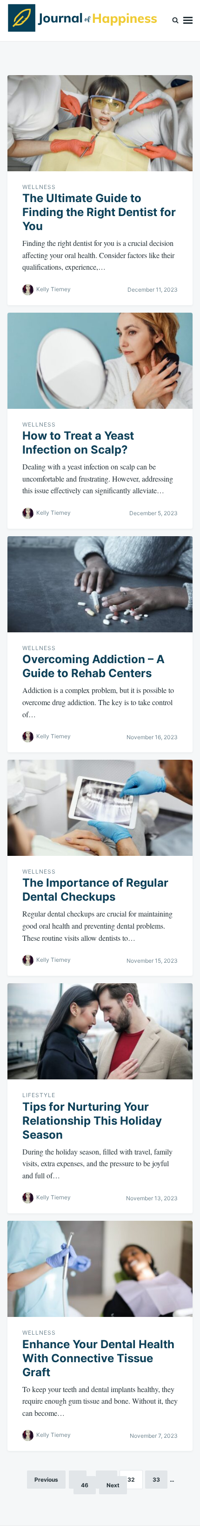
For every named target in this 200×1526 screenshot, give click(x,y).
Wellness (39, 186)
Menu (188, 20)
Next (113, 1485)
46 (84, 1485)
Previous (46, 1479)
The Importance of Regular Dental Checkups (95, 889)
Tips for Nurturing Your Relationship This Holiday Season (92, 1120)
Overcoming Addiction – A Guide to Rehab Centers (93, 666)
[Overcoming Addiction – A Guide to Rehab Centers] (100, 584)
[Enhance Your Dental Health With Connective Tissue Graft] (100, 1269)
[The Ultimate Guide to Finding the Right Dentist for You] (100, 123)
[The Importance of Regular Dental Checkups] (100, 808)
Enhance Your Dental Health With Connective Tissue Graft (98, 1358)
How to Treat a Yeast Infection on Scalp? (78, 442)
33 (156, 1479)
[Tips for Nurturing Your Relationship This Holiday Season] (100, 1031)
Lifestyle (38, 1095)
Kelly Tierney (53, 289)
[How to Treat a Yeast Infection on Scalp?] (100, 361)
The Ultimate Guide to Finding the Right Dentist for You (99, 212)
